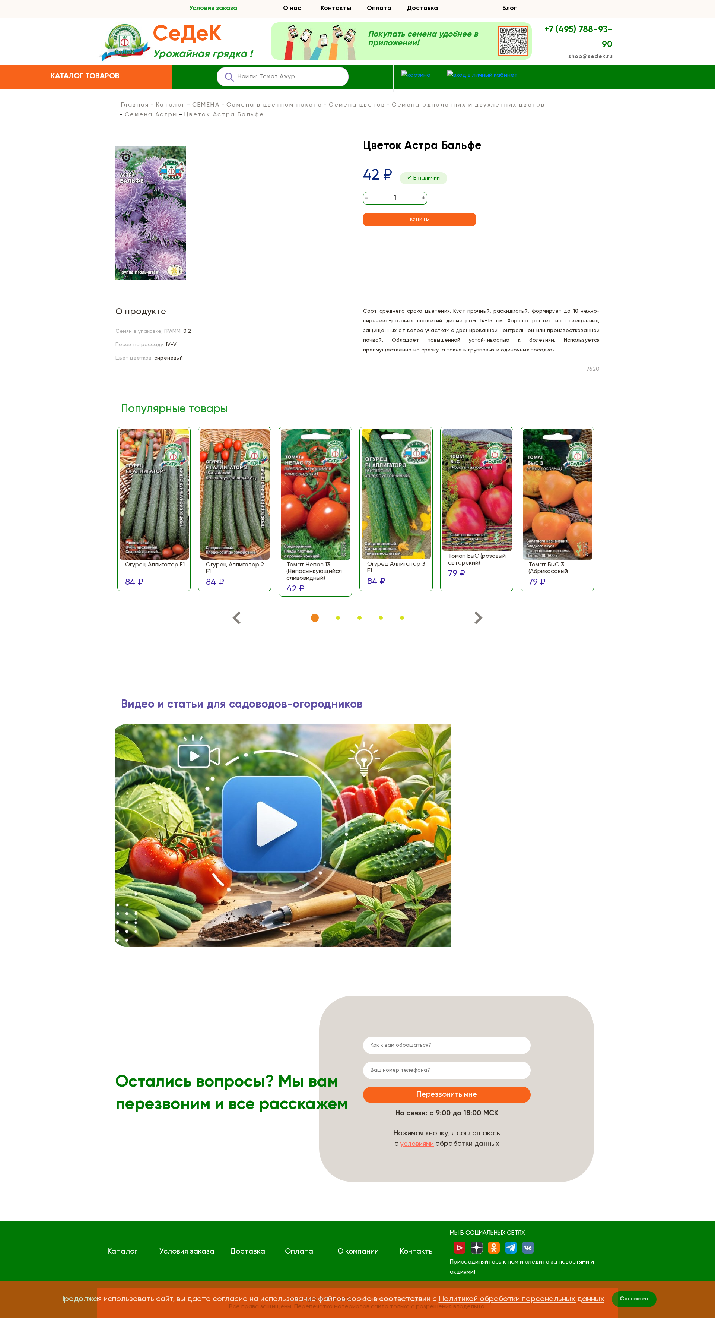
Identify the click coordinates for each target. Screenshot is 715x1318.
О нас (292, 8)
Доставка (422, 8)
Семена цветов (357, 105)
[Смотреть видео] (283, 835)
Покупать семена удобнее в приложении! (423, 38)
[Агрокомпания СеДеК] (125, 43)
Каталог (170, 105)
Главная (135, 105)
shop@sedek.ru (590, 57)
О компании (358, 1251)
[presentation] (236, 619)
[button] (315, 618)
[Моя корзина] (415, 75)
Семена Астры (151, 115)
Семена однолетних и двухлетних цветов (468, 105)
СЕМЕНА (206, 105)
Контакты (336, 8)
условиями (417, 1144)
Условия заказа (213, 8)
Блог (509, 8)
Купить (419, 219)
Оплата (379, 8)
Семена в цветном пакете (274, 105)
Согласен (634, 1299)
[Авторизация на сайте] (482, 75)
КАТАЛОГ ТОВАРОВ (85, 76)
